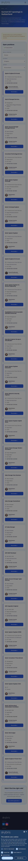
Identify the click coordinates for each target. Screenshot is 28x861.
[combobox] (24, 832)
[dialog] (14, 845)
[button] (14, 855)
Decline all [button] (20, 858)
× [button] (26, 831)
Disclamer (7, 846)
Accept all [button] (7, 858)
